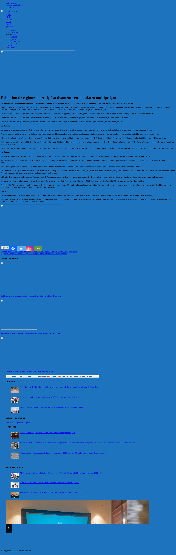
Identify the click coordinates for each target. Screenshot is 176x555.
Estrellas (14, 37)
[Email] (38, 248)
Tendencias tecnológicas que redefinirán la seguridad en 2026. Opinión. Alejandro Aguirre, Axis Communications (63, 453)
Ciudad (8, 22)
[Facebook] (13, 248)
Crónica (9, 45)
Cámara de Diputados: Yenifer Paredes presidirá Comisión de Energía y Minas (49, 483)
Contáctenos (10, 7)
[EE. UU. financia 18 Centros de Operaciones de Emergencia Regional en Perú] (19, 366)
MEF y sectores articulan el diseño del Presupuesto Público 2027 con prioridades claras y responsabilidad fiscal (62, 473)
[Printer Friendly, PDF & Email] (5, 248)
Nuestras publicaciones (14, 5)
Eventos (14, 43)
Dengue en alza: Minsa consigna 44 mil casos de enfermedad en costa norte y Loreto (52, 407)
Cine (7, 28)
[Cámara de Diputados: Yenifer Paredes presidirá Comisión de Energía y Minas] (15, 485)
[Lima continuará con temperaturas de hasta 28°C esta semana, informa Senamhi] (15, 400)
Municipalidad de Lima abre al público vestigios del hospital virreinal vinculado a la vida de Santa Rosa (59, 387)
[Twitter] (21, 248)
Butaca (13, 30)
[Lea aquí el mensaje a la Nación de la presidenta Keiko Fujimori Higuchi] (15, 435)
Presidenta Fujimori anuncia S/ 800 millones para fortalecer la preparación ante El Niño (53, 492)
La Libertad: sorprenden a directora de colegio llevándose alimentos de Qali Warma (39, 252)
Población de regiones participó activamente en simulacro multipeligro (34, 254)
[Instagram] (30, 248)
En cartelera (15, 32)
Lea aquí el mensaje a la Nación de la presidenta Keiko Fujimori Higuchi (47, 433)
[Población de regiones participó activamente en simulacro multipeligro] (38, 92)
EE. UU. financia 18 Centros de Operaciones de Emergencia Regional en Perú (27, 371)
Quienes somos (11, 3)
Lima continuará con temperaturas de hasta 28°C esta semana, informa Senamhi (50, 397)
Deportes (9, 26)
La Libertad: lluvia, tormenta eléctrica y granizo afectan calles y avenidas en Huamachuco (31, 296)
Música (13, 39)
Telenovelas (15, 41)
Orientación (10, 47)
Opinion (9, 24)
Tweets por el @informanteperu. (18, 422)
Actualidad (10, 20)
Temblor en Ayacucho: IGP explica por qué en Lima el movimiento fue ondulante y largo (31, 333)
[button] (9, 528)
